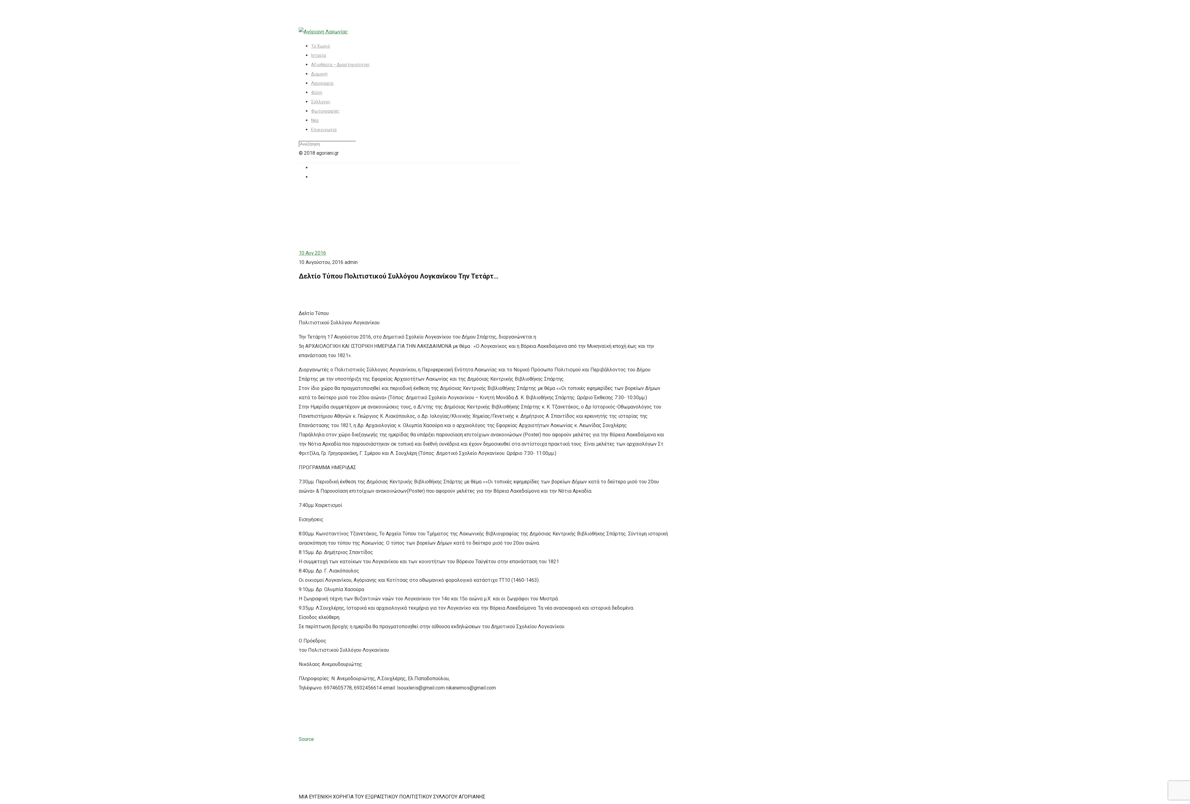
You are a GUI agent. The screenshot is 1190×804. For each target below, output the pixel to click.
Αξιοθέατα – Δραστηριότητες (340, 64)
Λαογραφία (322, 83)
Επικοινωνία (324, 129)
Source (306, 739)
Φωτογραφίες (325, 111)
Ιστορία (318, 55)
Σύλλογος (321, 101)
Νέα (315, 120)
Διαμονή (319, 73)
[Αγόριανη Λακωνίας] (323, 32)
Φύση (316, 92)
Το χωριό (320, 46)
